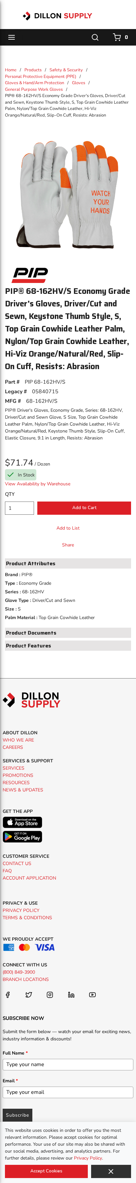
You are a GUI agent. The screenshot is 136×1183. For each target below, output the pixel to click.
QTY (10, 494)
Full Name (15, 1053)
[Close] (111, 1171)
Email (10, 1081)
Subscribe (17, 1115)
